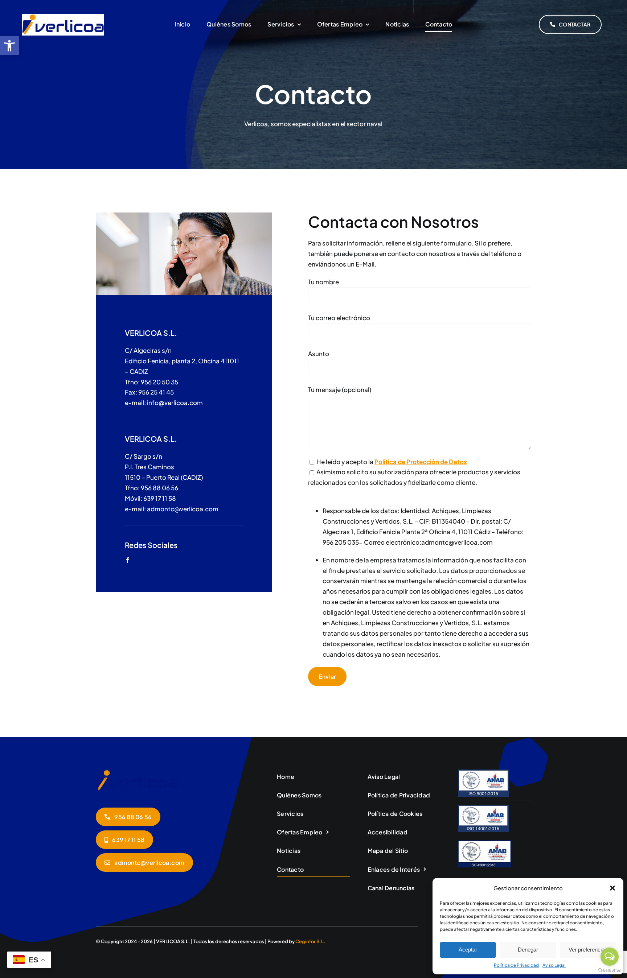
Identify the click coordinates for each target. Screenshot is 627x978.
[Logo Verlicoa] (63, 17)
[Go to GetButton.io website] (609, 970)
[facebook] (128, 560)
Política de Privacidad (516, 965)
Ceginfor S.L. (310, 941)
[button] (612, 888)
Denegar (528, 949)
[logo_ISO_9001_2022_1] (483, 772)
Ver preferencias (588, 949)
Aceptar (468, 949)
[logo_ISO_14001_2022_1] (483, 808)
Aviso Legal (554, 965)
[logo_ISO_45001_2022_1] (484, 843)
